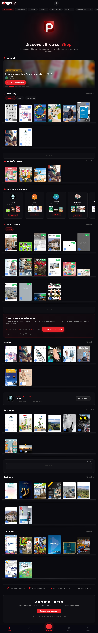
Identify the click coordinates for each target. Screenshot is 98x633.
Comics (33, 10)
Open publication (17, 83)
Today (20, 98)
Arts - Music (56, 10)
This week (10, 98)
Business (68, 10)
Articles (43, 10)
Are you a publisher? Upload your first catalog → (49, 616)
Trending (8, 10)
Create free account (53, 329)
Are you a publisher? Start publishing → (19, 334)
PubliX (19, 398)
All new (9, 229)
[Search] (56, 3)
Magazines (21, 10)
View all (89, 93)
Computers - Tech (84, 10)
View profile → (83, 399)
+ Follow (13, 215)
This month (30, 98)
